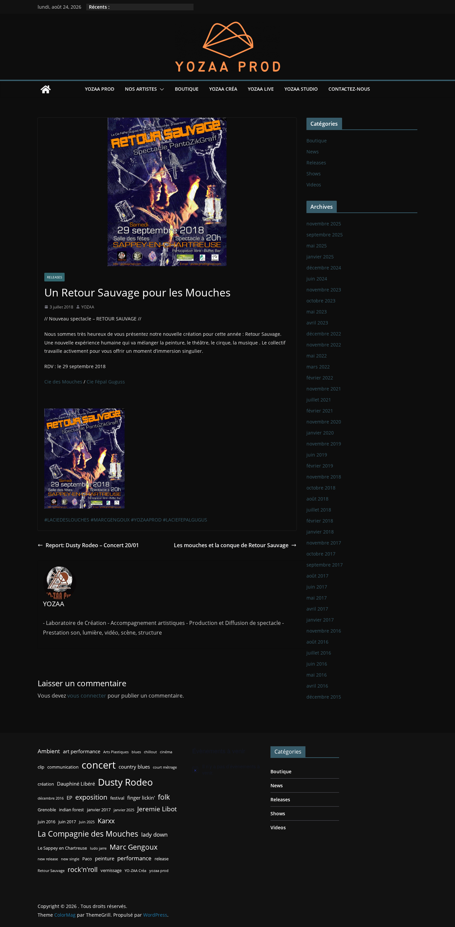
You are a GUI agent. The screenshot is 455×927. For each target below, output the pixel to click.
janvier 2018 (320, 532)
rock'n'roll (83, 869)
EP (69, 797)
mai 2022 (316, 355)
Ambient (49, 751)
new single (70, 859)
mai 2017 (316, 598)
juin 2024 (316, 278)
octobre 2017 (320, 554)
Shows (313, 173)
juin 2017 (316, 587)
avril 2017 (317, 609)
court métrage (165, 767)
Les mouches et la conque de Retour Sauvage (231, 545)
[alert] (226, 769)
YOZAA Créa (223, 89)
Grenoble (47, 810)
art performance (81, 751)
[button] (160, 89)
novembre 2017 (323, 543)
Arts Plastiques (116, 752)
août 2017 (317, 576)
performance (134, 858)
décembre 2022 (323, 333)
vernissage (111, 870)
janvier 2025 (320, 256)
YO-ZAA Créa (135, 870)
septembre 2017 (324, 565)
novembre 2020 (323, 421)
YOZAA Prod (99, 89)
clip (41, 767)
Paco (87, 859)
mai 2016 (316, 675)
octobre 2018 (320, 488)
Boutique (187, 89)
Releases (54, 277)
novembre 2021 (323, 388)
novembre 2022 (323, 344)
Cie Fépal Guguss (106, 381)
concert (99, 765)
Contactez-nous (349, 89)
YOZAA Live (261, 89)
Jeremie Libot (157, 808)
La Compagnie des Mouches (88, 834)
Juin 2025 (87, 822)
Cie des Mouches (63, 381)
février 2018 (319, 521)
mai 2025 (316, 245)
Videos (313, 184)
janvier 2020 (320, 432)
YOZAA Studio (301, 89)
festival (117, 798)
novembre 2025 (323, 223)
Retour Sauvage (51, 870)
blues (136, 752)
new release (48, 859)
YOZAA (87, 307)
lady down (154, 834)
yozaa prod (159, 870)
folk (164, 797)
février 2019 (319, 465)
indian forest (71, 810)
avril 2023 (317, 322)
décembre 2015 (323, 697)
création (46, 784)
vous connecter (86, 695)
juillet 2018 (318, 510)
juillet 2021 (318, 399)
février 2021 (319, 410)
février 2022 (319, 377)
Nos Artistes (141, 89)
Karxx (106, 820)
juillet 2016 (318, 653)
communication (63, 767)
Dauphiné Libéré (76, 783)
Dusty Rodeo (125, 782)
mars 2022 (318, 366)
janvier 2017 (320, 620)
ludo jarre (98, 848)
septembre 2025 (324, 234)
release (162, 859)
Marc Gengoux (134, 847)
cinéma (166, 752)
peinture (104, 858)
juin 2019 (316, 454)
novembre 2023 (323, 289)
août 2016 (317, 642)
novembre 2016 (323, 631)
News (312, 151)
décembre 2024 (323, 267)
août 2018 (317, 499)
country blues (134, 766)
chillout (150, 752)
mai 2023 (316, 311)
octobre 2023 (320, 300)
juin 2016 (316, 664)
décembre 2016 (51, 798)
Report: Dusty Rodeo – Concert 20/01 (92, 545)
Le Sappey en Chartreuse (62, 848)
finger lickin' (141, 797)
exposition (91, 797)
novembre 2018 (323, 477)
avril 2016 (317, 686)
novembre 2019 (323, 443)
